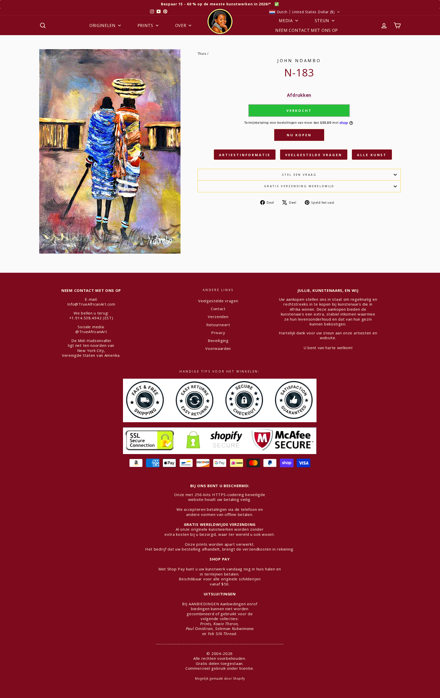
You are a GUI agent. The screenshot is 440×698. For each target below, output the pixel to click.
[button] (304, 12)
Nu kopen (299, 135)
